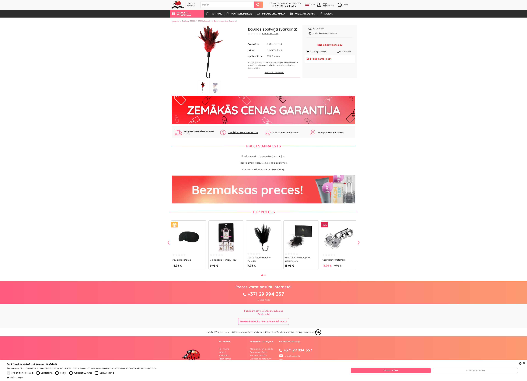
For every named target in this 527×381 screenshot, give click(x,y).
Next (358, 243)
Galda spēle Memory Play (223, 259)
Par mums (224, 348)
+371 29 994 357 (285, 6)
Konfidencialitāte (258, 355)
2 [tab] (215, 87)
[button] (187, 14)
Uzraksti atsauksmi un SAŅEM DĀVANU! (263, 321)
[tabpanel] (209, 52)
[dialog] (263, 370)
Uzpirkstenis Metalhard (334, 259)
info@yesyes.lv (292, 356)
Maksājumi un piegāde (261, 348)
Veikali (222, 352)
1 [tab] (202, 87)
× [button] (524, 363)
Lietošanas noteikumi (260, 358)
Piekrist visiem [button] (391, 370)
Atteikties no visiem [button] (475, 370)
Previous (168, 243)
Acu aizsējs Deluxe (182, 259)
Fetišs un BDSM (188, 21)
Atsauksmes (225, 358)
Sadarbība (224, 355)
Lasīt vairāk (152, 368)
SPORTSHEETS (274, 44)
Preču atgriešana (258, 352)
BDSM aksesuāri (204, 21)
